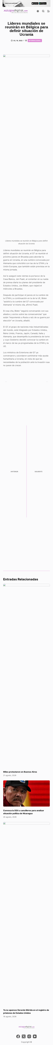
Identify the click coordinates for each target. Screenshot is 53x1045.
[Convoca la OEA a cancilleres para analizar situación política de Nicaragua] (26, 793)
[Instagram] (29, 1036)
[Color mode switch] (38, 11)
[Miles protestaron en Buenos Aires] (26, 676)
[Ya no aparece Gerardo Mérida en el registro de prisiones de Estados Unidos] (26, 914)
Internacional (35, 40)
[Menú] (48, 11)
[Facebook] (18, 1036)
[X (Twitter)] (24, 1036)
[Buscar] (43, 11)
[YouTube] (35, 1036)
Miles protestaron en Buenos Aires (20, 772)
